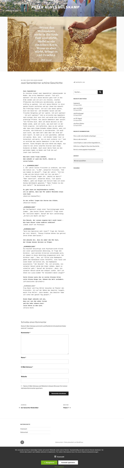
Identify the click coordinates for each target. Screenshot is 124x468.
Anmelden (77, 168)
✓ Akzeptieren (49, 462)
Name (23, 357)
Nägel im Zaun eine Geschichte (90, 146)
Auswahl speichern (68, 462)
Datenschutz (24, 432)
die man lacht (83, 139)
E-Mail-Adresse (27, 367)
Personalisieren (59, 467)
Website (24, 376)
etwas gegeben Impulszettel (87, 149)
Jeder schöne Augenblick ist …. (92, 142)
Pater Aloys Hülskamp (55, 7)
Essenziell (60, 457)
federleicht (77, 103)
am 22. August (78, 118)
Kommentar (25, 332)
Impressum (23, 429)
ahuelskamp (38, 80)
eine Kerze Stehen (79, 123)
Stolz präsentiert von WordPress (73, 442)
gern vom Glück (78, 108)
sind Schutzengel (78, 113)
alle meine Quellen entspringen (87, 136)
